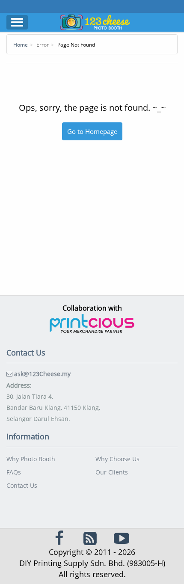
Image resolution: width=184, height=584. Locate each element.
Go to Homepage (92, 131)
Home (20, 44)
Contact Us (21, 485)
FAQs (13, 472)
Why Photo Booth (30, 459)
